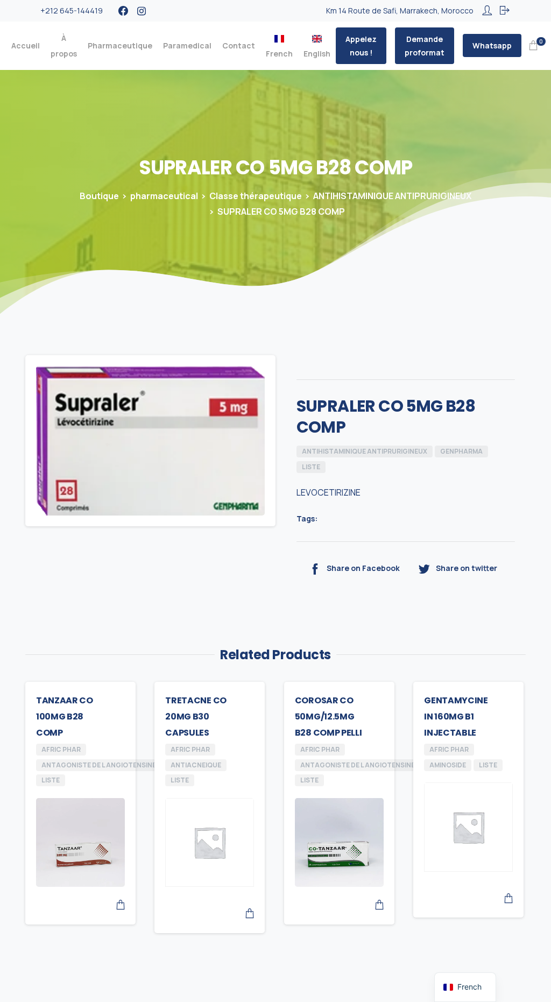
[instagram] (141, 11)
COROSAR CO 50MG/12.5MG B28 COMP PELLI (328, 716)
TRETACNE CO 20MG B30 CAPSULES (195, 716)
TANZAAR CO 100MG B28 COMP (64, 716)
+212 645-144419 (71, 10)
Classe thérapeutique (255, 196)
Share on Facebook (363, 568)
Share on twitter (466, 568)
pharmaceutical (164, 196)
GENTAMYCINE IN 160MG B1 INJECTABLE (456, 716)
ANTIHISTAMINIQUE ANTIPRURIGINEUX (392, 196)
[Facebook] (123, 11)
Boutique (99, 196)
